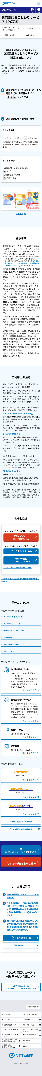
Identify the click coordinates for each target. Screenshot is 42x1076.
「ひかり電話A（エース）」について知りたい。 (23, 896)
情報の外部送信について (9, 1025)
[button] (38, 3)
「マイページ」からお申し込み (16, 567)
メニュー (39, 12)
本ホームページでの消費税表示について (30, 1030)
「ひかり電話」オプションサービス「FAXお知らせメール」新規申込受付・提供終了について (22, 263)
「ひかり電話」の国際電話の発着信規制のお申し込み (20, 580)
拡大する (19, 213)
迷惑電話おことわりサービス (15, 630)
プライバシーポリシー (29, 1025)
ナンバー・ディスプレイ (12, 616)
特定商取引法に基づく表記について (10, 1035)
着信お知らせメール (11, 644)
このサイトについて (28, 1020)
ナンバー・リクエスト (12, 623)
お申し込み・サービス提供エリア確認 (17, 413)
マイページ (32, 12)
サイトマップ (6, 1020)
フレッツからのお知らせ (30, 1014)
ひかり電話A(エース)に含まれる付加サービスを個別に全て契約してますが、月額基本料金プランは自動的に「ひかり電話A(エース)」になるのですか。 (23, 909)
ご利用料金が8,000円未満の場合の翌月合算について (10, 1041)
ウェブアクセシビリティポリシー (10, 1030)
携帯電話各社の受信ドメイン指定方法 (8, 1046)
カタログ (25, 1046)
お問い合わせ (6, 1014)
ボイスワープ (8, 651)
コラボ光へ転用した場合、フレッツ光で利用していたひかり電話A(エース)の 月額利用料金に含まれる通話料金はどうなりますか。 (23, 925)
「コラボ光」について (10, 471)
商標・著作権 (26, 1041)
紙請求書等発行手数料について (30, 1035)
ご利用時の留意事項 (10, 434)
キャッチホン (8, 637)
